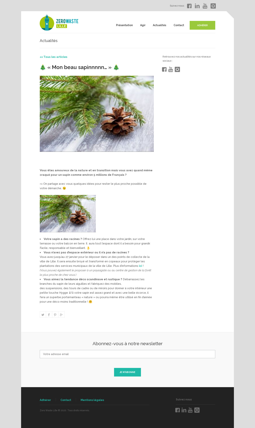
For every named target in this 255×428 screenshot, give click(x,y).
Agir (142, 25)
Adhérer (45, 400)
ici (140, 266)
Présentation (124, 25)
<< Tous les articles (53, 57)
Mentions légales (92, 400)
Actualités (159, 25)
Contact (179, 25)
